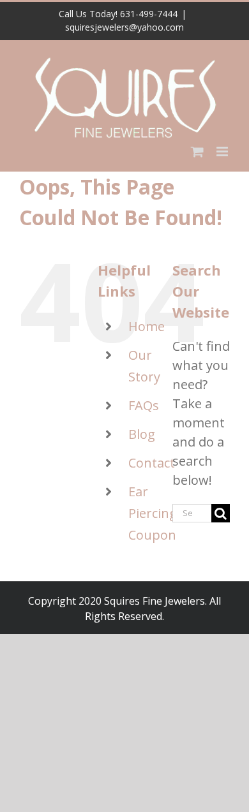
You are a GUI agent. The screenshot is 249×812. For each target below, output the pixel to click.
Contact (151, 462)
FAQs (143, 405)
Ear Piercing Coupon (152, 513)
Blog (141, 434)
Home (146, 326)
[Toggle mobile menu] (223, 151)
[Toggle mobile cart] (197, 151)
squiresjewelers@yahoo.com (124, 27)
